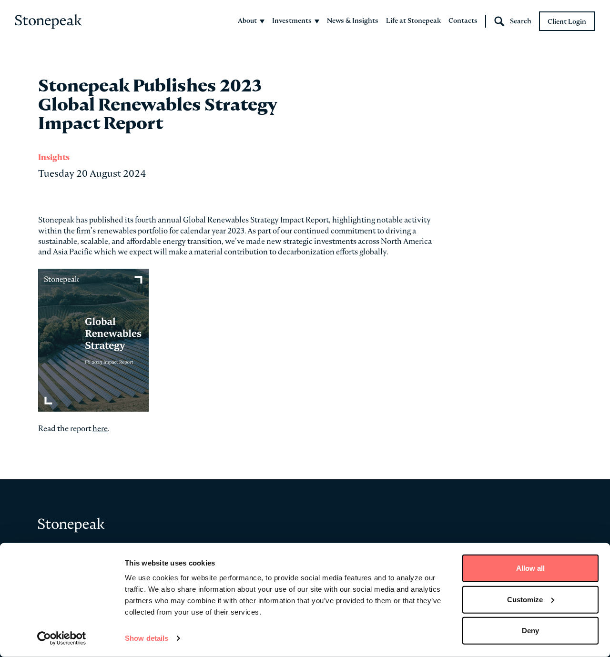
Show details (146, 638)
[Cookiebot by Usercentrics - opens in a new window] (61, 638)
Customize (525, 599)
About (247, 20)
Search (520, 21)
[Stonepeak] (48, 21)
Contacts (463, 20)
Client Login (567, 21)
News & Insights (352, 20)
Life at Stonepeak (413, 20)
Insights (54, 157)
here (100, 428)
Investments (292, 20)
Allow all (530, 568)
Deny (530, 631)
